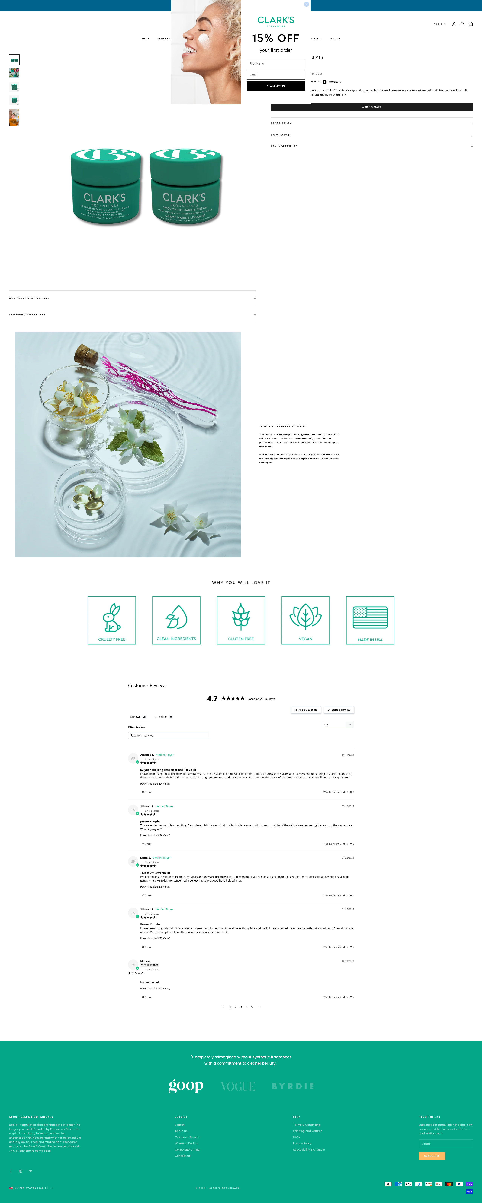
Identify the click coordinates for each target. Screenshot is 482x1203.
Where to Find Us (186, 1143)
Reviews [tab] (135, 716)
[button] (345, 792)
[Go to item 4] (14, 100)
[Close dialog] (306, 4)
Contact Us (183, 1156)
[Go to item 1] (14, 59)
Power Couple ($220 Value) (155, 783)
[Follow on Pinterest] (30, 1171)
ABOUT (335, 38)
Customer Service (187, 1137)
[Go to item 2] (14, 73)
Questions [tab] (161, 716)
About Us (181, 1131)
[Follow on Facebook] (11, 1171)
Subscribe (432, 1156)
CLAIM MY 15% (275, 86)
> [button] (259, 1007)
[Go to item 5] (14, 118)
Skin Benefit (167, 38)
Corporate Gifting (187, 1149)
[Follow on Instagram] (21, 1171)
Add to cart (371, 107)
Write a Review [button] (341, 710)
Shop (145, 38)
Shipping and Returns (307, 1131)
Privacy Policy (302, 1143)
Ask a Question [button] (308, 710)
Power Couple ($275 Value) (155, 886)
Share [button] (148, 792)
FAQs (296, 1137)
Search (180, 1125)
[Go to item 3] (14, 86)
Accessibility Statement (309, 1149)
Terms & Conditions (306, 1125)
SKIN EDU (316, 38)
